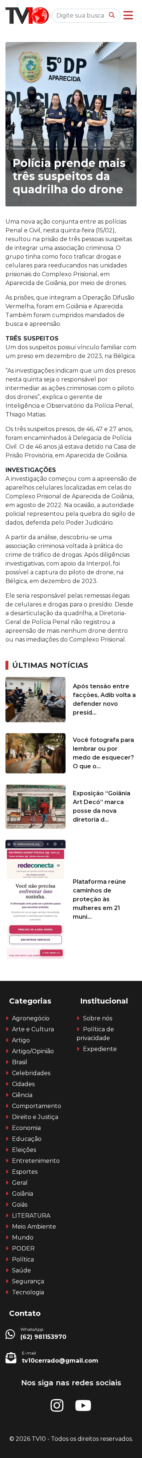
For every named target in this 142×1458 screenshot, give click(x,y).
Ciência (22, 1095)
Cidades (23, 1084)
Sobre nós (97, 1018)
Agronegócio (31, 1018)
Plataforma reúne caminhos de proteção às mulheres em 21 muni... (99, 899)
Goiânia (22, 1193)
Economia (26, 1127)
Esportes (25, 1171)
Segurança (28, 1281)
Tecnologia (28, 1292)
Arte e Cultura (33, 1029)
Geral (20, 1182)
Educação (27, 1138)
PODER (23, 1248)
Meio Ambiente (34, 1226)
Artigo (21, 1040)
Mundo (22, 1237)
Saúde (21, 1270)
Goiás (19, 1204)
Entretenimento (36, 1160)
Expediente (100, 1049)
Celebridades (31, 1073)
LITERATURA (31, 1215)
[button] (128, 15)
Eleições (24, 1149)
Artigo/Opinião (33, 1051)
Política (23, 1259)
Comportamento (36, 1106)
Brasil (19, 1062)
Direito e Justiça (35, 1117)
